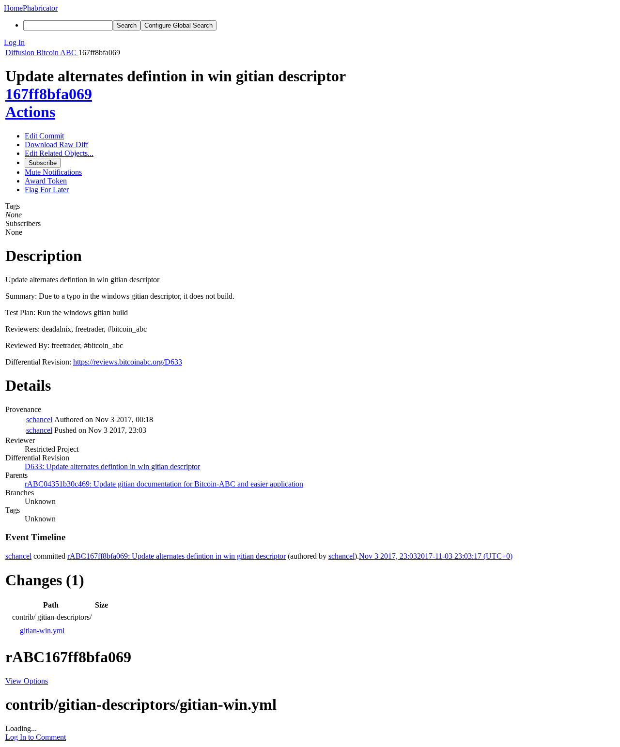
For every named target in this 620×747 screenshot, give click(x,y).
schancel (39, 419)
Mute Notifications (53, 172)
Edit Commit (44, 136)
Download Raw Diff (56, 144)
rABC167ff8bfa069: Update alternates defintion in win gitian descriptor (176, 556)
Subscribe (43, 163)
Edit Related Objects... (59, 153)
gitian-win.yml (42, 630)
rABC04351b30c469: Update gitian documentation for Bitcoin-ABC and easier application (164, 484)
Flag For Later (47, 189)
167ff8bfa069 (48, 94)
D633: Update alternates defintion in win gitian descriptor (112, 466)
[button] (310, 42)
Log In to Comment (35, 737)
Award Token (46, 181)
